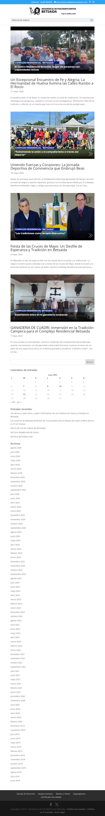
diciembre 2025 (18, 477)
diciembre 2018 (18, 755)
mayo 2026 (15, 460)
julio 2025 (15, 494)
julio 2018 (15, 776)
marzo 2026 (16, 468)
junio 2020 (15, 709)
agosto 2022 (16, 620)
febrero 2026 (16, 473)
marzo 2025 (16, 507)
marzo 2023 (16, 599)
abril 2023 (15, 595)
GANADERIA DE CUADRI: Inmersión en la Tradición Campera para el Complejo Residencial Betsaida (52, 329)
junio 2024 (15, 536)
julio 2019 (15, 734)
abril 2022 (15, 637)
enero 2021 (16, 692)
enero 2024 (16, 557)
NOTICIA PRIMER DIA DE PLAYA (25, 432)
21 (24, 394)
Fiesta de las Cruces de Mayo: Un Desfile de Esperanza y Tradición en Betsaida (46, 248)
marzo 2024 (16, 549)
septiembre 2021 (18, 667)
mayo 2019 (15, 742)
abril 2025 (15, 502)
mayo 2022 (15, 633)
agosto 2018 (16, 772)
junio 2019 (15, 738)
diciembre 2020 (18, 696)
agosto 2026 (16, 447)
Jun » (19, 402)
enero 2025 (16, 511)
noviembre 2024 (18, 519)
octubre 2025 (17, 485)
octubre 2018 (17, 763)
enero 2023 (16, 608)
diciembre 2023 (18, 561)
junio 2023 (15, 587)
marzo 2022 (16, 641)
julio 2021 (15, 671)
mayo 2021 (15, 679)
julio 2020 (15, 704)
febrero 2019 (16, 751)
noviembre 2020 (18, 700)
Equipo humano (45, 793)
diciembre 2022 (18, 612)
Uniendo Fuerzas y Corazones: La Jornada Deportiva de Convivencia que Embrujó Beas (47, 166)
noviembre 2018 (18, 759)
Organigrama (79, 793)
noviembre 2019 (18, 730)
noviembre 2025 (18, 481)
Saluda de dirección (26, 793)
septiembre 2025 (18, 490)
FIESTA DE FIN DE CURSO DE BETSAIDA (28, 428)
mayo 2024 (15, 540)
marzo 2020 (16, 717)
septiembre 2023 (18, 574)
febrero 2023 (16, 603)
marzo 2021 (16, 683)
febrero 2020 (16, 721)
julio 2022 (15, 624)
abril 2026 (15, 464)
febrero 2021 (16, 688)
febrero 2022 (16, 645)
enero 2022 (16, 650)
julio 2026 (15, 452)
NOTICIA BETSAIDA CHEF (22, 436)
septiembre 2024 (18, 528)
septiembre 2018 (18, 768)
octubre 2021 (17, 662)
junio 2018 (15, 780)
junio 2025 (15, 498)
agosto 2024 (16, 532)
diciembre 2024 (18, 515)
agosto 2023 (16, 578)
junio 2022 (15, 629)
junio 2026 (15, 456)
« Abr (13, 402)
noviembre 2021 (18, 658)
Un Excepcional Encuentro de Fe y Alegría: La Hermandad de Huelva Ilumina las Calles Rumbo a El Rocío (52, 83)
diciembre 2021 (18, 654)
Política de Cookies (76, 809)
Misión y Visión (63, 793)
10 (60, 386)
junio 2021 (15, 675)
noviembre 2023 (18, 565)
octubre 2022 (17, 616)
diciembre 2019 (18, 725)
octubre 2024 (17, 523)
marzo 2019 (16, 747)
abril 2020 (15, 713)
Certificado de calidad (51, 797)
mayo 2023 (15, 591)
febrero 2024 (16, 553)
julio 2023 (15, 582)
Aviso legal (60, 812)
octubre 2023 (17, 570)
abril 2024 (15, 544)
